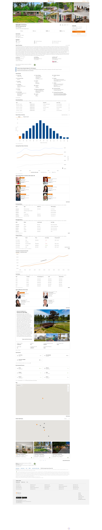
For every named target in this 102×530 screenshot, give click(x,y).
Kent (26, 468)
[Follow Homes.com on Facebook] (16, 494)
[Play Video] (52, 321)
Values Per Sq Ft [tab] (26, 116)
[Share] (65, 25)
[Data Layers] (68, 389)
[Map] (63, 25)
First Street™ (20, 380)
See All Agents (68, 201)
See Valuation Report (79, 31)
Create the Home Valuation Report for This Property (25, 70)
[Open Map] (68, 385)
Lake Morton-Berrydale (35, 468)
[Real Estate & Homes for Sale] (51, 1)
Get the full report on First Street (32, 380)
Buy (15, 1)
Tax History (18, 252)
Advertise (79, 494)
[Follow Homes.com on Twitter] (17, 494)
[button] (43, 104)
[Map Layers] (68, 387)
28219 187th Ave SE (61, 487)
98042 (20, 27)
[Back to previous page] (14, 1)
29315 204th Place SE (47, 486)
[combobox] (65, 115)
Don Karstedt (18, 57)
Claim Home (79, 33)
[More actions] (69, 25)
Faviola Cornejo (54, 57)
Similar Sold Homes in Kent (66, 460)
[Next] (88, 12)
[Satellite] (68, 391)
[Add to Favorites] (67, 25)
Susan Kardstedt (36, 57)
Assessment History (23, 252)
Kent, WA (17, 27)
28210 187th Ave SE (75, 486)
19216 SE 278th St (47, 487)
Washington (17, 468)
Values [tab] (19, 116)
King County (22, 468)
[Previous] (40, 460)
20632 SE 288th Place (19, 487)
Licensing (19, 499)
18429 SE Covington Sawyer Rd (34, 487)
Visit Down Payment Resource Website (60, 94)
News (27, 1)
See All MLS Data (18, 97)
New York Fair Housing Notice (19, 500)
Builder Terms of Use (81, 496)
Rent (19, 1)
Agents (22, 1)
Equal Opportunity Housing (81, 499)
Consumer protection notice (28, 501)
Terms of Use (80, 495)
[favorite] (67, 25)
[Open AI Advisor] (69, 528)
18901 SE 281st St (32, 486)
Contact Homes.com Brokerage (19, 502)
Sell (17, 1)
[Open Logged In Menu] (87, 1)
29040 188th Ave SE (18, 486)
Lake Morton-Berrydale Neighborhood (22, 28)
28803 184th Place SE (76, 487)
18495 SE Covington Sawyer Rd (63, 486)
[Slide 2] (43, 460)
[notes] (60, 25)
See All (69, 248)
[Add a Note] (60, 25)
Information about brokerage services (21, 501)
